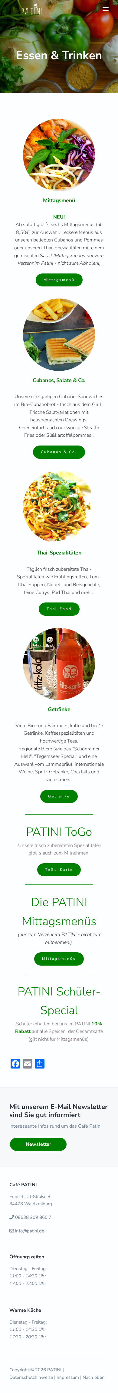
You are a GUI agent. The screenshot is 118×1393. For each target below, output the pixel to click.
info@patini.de (29, 1231)
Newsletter (38, 1144)
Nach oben (94, 1377)
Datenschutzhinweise (31, 1377)
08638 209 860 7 (33, 1217)
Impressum (68, 1377)
